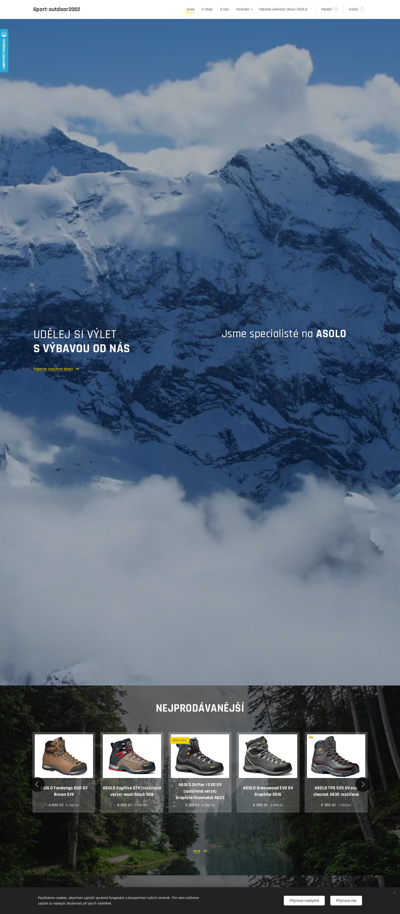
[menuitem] (191, 9)
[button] (330, 9)
